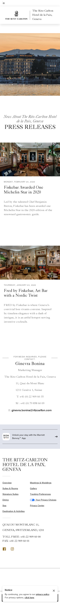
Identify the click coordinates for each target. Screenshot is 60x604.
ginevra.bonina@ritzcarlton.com (32, 410)
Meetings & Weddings (40, 482)
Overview (7, 482)
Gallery (33, 488)
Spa (4, 505)
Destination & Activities (13, 511)
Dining (5, 500)
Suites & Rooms (10, 488)
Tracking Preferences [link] (40, 494)
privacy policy (42, 594)
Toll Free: (21, 537)
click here (29, 597)
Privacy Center (37, 505)
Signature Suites (10, 494)
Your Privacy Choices (45, 500)
